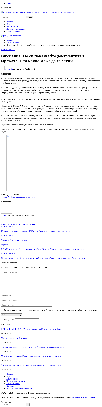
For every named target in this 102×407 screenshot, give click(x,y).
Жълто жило (12, 26)
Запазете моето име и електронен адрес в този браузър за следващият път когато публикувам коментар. (50, 310)
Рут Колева (13, 197)
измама (4, 197)
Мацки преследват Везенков (14, 338)
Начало (9, 22)
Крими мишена (13, 31)
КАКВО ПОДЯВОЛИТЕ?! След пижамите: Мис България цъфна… (31, 329)
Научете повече (88, 397)
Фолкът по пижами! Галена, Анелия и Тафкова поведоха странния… (32, 347)
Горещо (9, 24)
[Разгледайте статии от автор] (6, 213)
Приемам (76, 397)
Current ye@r (7, 320)
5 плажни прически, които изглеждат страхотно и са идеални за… (31, 365)
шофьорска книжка (26, 197)
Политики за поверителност (19, 388)
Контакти (10, 386)
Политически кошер (15, 29)
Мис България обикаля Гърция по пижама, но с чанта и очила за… (31, 356)
